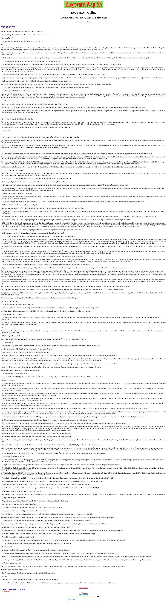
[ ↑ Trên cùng (5, 591)
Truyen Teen (12, 589)
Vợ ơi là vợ (8, 27)
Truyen (4, 589)
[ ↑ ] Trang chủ (83, 593)
